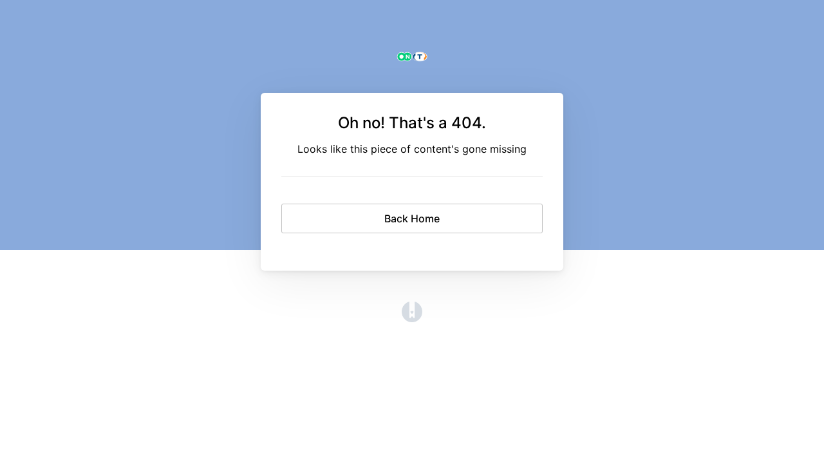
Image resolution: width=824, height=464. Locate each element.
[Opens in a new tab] (412, 318)
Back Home (412, 218)
